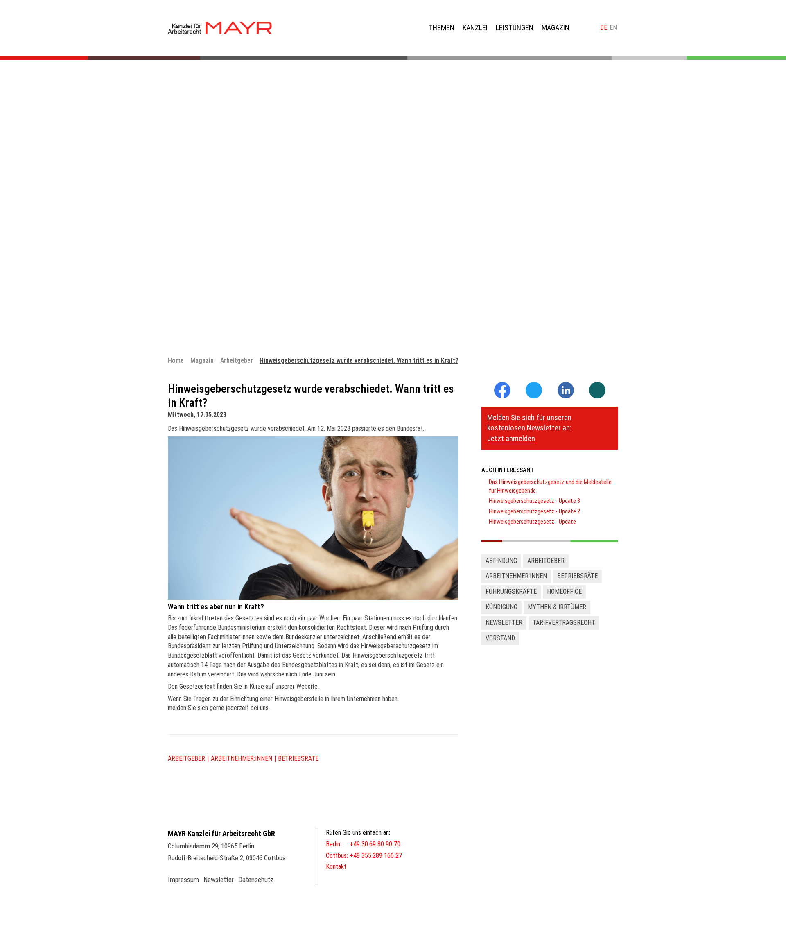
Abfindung (501, 561)
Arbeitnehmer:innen (241, 758)
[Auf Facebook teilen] (502, 396)
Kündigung (501, 607)
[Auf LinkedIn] (566, 396)
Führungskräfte (511, 591)
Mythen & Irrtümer (557, 607)
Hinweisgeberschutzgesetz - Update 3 (534, 500)
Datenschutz (255, 879)
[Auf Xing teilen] (597, 390)
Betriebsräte (298, 758)
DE (603, 28)
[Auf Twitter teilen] (534, 390)
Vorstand (500, 638)
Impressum (183, 879)
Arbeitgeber (186, 758)
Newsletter (504, 622)
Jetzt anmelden (511, 438)
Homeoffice (564, 591)
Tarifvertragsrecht (564, 622)
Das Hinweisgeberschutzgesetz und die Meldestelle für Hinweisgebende (550, 486)
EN (613, 28)
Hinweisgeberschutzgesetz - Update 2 (534, 511)
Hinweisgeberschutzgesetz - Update (532, 521)
